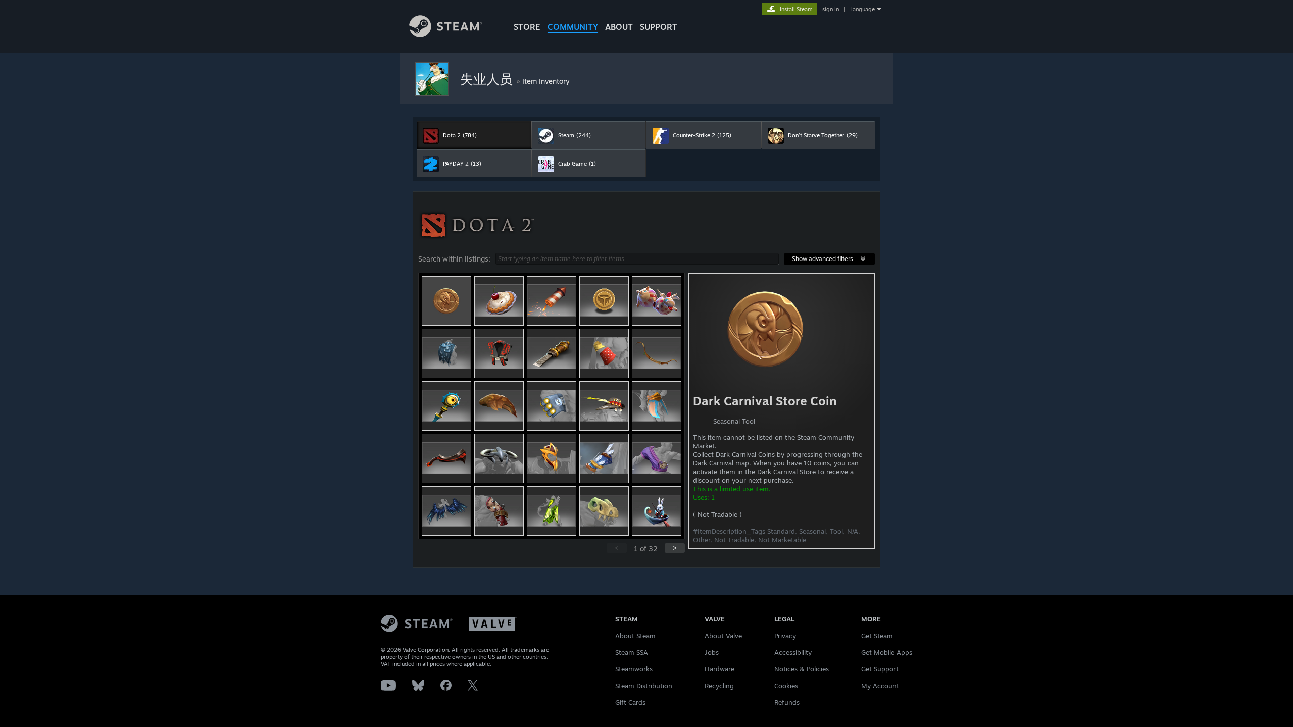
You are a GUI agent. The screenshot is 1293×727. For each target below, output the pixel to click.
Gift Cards (630, 702)
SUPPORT (658, 27)
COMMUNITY (573, 27)
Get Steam (877, 636)
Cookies (786, 686)
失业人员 (488, 79)
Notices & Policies (801, 669)
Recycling (719, 686)
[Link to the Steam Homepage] (445, 34)
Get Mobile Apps (886, 652)
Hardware (719, 669)
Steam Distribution (643, 686)
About (619, 27)
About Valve (723, 636)
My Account (880, 686)
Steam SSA (631, 652)
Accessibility (793, 652)
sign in (830, 9)
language (863, 9)
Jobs (712, 652)
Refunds (787, 702)
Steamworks (634, 669)
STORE (527, 27)
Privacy (785, 636)
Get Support (880, 669)
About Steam (635, 636)
